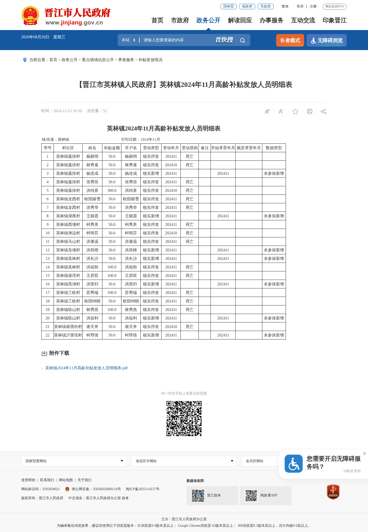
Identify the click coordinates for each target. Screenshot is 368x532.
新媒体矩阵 (195, 481)
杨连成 (92, 173)
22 (48, 335)
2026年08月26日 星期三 (43, 37)
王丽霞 (92, 216)
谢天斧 (92, 326)
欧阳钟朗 (92, 301)
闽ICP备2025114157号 (142, 489)
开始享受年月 (223, 148)
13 (48, 258)
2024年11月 (150, 139)
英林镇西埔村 (68, 224)
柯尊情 (92, 335)
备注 (205, 148)
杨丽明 (92, 156)
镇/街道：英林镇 (55, 139)
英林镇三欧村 (68, 292)
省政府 (247, 6)
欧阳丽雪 (92, 199)
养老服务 (126, 60)
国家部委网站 (36, 461)
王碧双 (92, 275)
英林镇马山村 (68, 241)
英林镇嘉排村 (68, 156)
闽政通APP (268, 495)
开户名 (131, 148)
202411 (171, 156)
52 (105, 111)
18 (48, 301)
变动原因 (190, 148)
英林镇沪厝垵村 (68, 335)
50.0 (111, 156)
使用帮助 (28, 480)
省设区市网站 (146, 461)
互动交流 (303, 20)
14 (48, 267)
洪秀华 (92, 207)
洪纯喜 (92, 190)
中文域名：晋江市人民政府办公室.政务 (98, 498)
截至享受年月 (249, 148)
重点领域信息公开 (98, 60)
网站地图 (66, 480)
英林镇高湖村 (68, 284)
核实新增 (151, 173)
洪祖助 (92, 267)
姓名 (92, 148)
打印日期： (130, 139)
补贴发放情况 (150, 60)
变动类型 (151, 148)
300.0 (111, 190)
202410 (171, 165)
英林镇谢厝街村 (68, 326)
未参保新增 (274, 173)
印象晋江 (335, 20)
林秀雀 (92, 165)
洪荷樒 (92, 250)
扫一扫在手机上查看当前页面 (184, 393)
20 (48, 318)
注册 (313, 6)
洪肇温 (92, 241)
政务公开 (209, 20)
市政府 (265, 6)
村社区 (68, 148)
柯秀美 (92, 224)
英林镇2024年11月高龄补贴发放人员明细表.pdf (86, 368)
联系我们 (47, 480)
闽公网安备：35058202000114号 (96, 489)
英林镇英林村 (68, 258)
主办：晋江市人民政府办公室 (184, 519)
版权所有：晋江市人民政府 (42, 498)
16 (48, 284)
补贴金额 (112, 148)
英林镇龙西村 (68, 199)
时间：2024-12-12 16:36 (61, 111)
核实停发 (151, 156)
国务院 (228, 6)
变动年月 (171, 148)
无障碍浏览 (330, 40)
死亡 (190, 156)
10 (48, 233)
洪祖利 (92, 318)
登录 (300, 6)
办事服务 (272, 20)
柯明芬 (92, 233)
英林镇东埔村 (68, 250)
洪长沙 (92, 258)
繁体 (285, 6)
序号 (48, 148)
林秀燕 (92, 309)
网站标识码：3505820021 (40, 489)
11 (48, 241)
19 (48, 309)
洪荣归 (92, 284)
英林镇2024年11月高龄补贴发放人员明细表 (164, 128)
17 (48, 292)
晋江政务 (214, 495)
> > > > (105, 60)
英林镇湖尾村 (68, 216)
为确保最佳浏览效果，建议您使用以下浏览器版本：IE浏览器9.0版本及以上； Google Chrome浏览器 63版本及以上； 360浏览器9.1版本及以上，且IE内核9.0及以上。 (184, 525)
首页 (157, 20)
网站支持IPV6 (334, 6)
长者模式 (290, 40)
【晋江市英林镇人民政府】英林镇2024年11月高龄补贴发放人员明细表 (184, 84)
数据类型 (274, 148)
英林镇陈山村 (68, 309)
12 (48, 250)
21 (48, 326)
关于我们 (85, 480)
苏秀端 (92, 292)
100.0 (111, 267)
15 (48, 275)
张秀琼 (92, 182)
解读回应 (240, 20)
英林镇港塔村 (68, 275)
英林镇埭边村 (68, 233)
